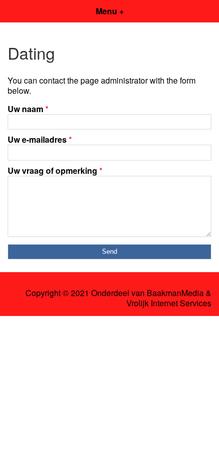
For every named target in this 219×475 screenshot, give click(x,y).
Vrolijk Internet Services (168, 303)
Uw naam (28, 109)
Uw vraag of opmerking (55, 170)
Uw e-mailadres (40, 139)
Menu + (110, 11)
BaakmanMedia (175, 293)
